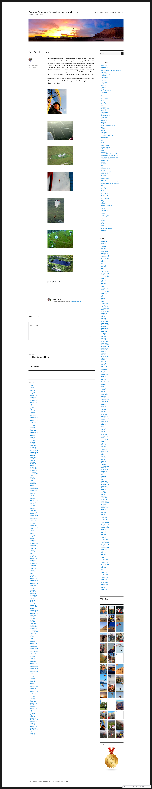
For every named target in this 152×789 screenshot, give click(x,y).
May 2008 (32, 698)
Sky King (103, 203)
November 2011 (33, 628)
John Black (103, 132)
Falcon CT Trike (105, 99)
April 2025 (32, 410)
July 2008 (32, 695)
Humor (103, 119)
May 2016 (32, 553)
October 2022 (33, 454)
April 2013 (32, 603)
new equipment (105, 160)
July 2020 (32, 495)
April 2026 (32, 392)
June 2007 (32, 713)
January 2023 (33, 449)
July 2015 (32, 570)
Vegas (102, 222)
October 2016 (33, 545)
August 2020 (33, 493)
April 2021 (32, 482)
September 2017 (34, 527)
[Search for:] (110, 53)
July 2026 (32, 387)
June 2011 (32, 636)
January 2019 (33, 513)
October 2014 (33, 582)
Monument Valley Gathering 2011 (109, 157)
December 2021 (34, 468)
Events (102, 97)
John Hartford (104, 134)
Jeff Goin (103, 129)
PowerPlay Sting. (105, 173)
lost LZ (102, 142)
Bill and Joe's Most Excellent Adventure (111, 70)
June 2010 (32, 656)
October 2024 (33, 419)
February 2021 (33, 485)
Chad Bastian (104, 77)
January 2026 (33, 397)
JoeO (29, 63)
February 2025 (33, 414)
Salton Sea (103, 188)
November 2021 (34, 470)
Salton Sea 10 (104, 195)
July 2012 (32, 616)
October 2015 (33, 565)
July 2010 (32, 655)
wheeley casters (105, 227)
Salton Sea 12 (104, 197)
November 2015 (34, 563)
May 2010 (32, 658)
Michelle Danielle (105, 147)
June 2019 (32, 505)
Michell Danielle (105, 145)
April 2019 (32, 508)
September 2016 (34, 547)
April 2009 (32, 680)
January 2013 (33, 608)
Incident (103, 124)
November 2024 (34, 417)
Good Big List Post (105, 109)
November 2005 (34, 730)
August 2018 (33, 520)
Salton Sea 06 (104, 190)
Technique (103, 208)
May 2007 (32, 715)
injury (102, 127)
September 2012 (34, 613)
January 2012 (33, 625)
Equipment (104, 89)
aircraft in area (104, 67)
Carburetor (103, 75)
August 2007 (33, 710)
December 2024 (34, 415)
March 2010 (33, 661)
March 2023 (33, 445)
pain (102, 167)
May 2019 (32, 507)
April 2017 (32, 535)
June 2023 (32, 440)
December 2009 (34, 666)
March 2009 (33, 681)
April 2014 (32, 590)
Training (103, 213)
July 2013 (32, 598)
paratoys (103, 170)
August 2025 (33, 404)
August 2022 (33, 457)
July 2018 (32, 522)
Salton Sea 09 (104, 193)
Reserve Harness (105, 178)
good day (103, 110)
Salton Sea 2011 (105, 198)
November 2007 (34, 705)
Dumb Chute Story (105, 84)
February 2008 (33, 703)
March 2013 (33, 605)
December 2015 (34, 562)
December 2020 (34, 488)
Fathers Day (104, 104)
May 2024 (32, 427)
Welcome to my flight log (108, 12)
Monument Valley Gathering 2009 (109, 155)
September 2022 (34, 455)
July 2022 (32, 459)
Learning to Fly (105, 137)
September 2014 (34, 583)
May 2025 (32, 409)
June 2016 (32, 552)
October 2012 (33, 611)
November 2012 (34, 610)
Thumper (103, 212)
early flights (104, 85)
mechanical (104, 144)
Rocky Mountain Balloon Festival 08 (110, 183)
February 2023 (33, 447)
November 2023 (34, 432)
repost (102, 177)
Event (102, 95)
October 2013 (33, 593)
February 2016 (33, 558)
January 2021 (33, 487)
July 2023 (32, 439)
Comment (89, 336)
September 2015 (34, 567)
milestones (104, 152)
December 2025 (34, 399)
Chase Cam (103, 80)
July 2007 (32, 711)
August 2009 (33, 673)
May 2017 (32, 533)
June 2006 (32, 725)
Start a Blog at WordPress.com (63, 781)
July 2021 (32, 477)
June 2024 (32, 425)
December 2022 (34, 450)
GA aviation (104, 107)
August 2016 (33, 548)
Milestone (103, 150)
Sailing (102, 187)
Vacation (103, 220)
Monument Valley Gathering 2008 (109, 153)
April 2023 (32, 444)
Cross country (104, 82)
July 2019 (32, 503)
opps (102, 165)
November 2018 (34, 515)
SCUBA (102, 200)
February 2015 (33, 578)
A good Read (104, 65)
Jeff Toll (103, 130)
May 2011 (32, 638)
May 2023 (32, 442)
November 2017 (34, 525)
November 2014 (34, 580)
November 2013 (34, 592)
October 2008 (33, 690)
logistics (103, 140)
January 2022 (33, 467)
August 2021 (33, 475)
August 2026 (33, 385)
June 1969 (32, 735)
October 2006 (33, 721)
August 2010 (33, 653)
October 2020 (33, 492)
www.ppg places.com (106, 228)
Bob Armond (104, 72)
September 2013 (34, 595)
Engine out (103, 87)
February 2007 (33, 718)
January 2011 (33, 645)
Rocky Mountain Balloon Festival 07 (110, 182)
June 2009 (32, 676)
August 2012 (33, 615)
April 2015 (32, 575)
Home (96, 12)
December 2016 (34, 542)
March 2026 (33, 394)
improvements (104, 120)
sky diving (103, 202)
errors (102, 94)
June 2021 (32, 478)
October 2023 (33, 434)
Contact (121, 12)
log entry (103, 139)
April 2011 (32, 640)
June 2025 (32, 407)
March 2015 (33, 577)
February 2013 (33, 607)
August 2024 (33, 422)
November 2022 (34, 452)
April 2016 (32, 555)
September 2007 (34, 708)
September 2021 (34, 473)
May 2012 (32, 620)
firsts (102, 105)
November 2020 (34, 490)
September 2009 (34, 671)
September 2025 (34, 402)
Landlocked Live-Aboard (107, 135)
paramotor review (105, 168)
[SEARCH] (122, 53)
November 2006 (34, 720)
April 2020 (32, 498)
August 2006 (33, 723)
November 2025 (34, 400)
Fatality (103, 102)
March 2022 (33, 463)
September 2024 (34, 420)
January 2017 (33, 540)
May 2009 (32, 678)
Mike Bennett (104, 149)
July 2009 (32, 675)
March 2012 (33, 623)
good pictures (104, 112)
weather (103, 225)
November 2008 (34, 688)
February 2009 (33, 683)
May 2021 (32, 480)
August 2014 (33, 585)
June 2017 (32, 532)
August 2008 (33, 693)
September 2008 (34, 691)
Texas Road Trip (105, 210)
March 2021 (33, 483)
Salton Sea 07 (104, 192)
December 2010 (34, 646)
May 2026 (32, 390)
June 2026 (32, 389)
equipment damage (106, 90)
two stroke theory (105, 215)
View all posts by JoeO (76, 301)
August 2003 (33, 733)
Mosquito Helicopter (106, 158)
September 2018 (34, 518)
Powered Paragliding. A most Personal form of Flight (53, 12)
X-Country (103, 230)
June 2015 (32, 572)
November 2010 (34, 648)
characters (103, 79)
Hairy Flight (104, 117)
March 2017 (33, 537)
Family (102, 100)
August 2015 (33, 568)
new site (103, 162)
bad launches (104, 69)
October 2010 (33, 650)
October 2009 (33, 670)
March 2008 (33, 701)
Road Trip (103, 180)
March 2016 (33, 557)
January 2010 (33, 665)
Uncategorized (32, 67)
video (102, 223)
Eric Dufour (104, 92)
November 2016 (34, 543)
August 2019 (33, 502)
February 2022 (33, 465)
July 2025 (32, 405)
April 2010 (32, 660)
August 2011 (33, 633)
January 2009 (33, 685)
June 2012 (32, 618)
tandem (103, 207)
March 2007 (33, 716)
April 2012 (32, 621)
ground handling (105, 115)
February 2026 (33, 395)
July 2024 (32, 424)
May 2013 (32, 602)
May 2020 (32, 497)
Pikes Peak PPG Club (106, 172)
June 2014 (32, 588)
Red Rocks (103, 175)
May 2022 (32, 460)
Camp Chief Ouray (105, 74)
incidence (103, 122)
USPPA (102, 218)
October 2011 (33, 630)
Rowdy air (103, 185)
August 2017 (33, 528)
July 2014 (32, 587)
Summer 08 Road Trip (106, 205)
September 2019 (34, 500)
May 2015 (32, 573)
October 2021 (33, 472)
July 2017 (32, 530)
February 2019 (33, 512)
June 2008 (32, 696)
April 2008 (32, 700)
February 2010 (33, 663)
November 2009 (34, 668)
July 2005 (32, 731)
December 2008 (34, 686)
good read (103, 114)
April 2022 (32, 462)
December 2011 (33, 626)
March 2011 (33, 641)
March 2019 (33, 510)
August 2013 (33, 597)
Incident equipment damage (108, 125)
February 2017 (33, 538)
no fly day (103, 163)
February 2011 (33, 643)
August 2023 (33, 437)
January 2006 (33, 728)
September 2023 (34, 435)
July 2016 (32, 550)
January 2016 (33, 560)
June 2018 (32, 523)
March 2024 (33, 430)
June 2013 (32, 600)
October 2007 (33, 706)
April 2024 (32, 429)
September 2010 (34, 651)
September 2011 (34, 631)
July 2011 (32, 635)
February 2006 (33, 726)
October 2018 (33, 517)
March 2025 (33, 412)
